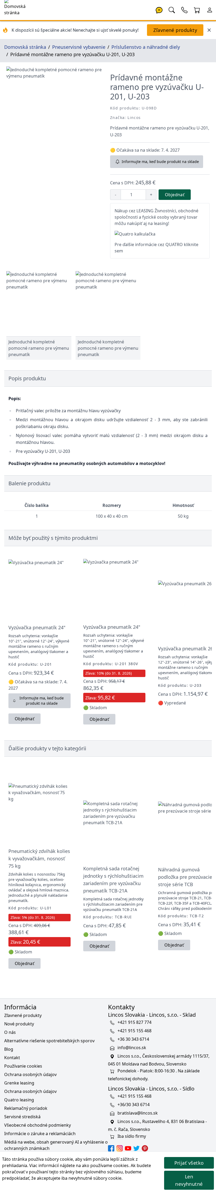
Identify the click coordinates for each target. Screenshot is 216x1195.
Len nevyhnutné (189, 1180)
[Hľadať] (171, 9)
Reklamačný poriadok (25, 1108)
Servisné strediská (22, 1117)
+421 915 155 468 (134, 1031)
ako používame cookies (105, 1165)
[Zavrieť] (209, 30)
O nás (10, 1032)
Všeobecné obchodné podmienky (37, 1125)
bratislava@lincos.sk (137, 1113)
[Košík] (197, 9)
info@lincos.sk (131, 1047)
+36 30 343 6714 (133, 1039)
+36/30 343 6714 (133, 1104)
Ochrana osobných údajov (30, 1074)
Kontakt (12, 1057)
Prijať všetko (189, 1163)
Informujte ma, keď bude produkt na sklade (160, 161)
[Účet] (209, 9)
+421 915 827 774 (134, 1022)
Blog (8, 1049)
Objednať (174, 195)
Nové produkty (19, 1024)
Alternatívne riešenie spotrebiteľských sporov (49, 1041)
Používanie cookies (23, 1066)
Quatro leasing (19, 1100)
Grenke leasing (19, 1083)
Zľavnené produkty (175, 30)
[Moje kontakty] (184, 9)
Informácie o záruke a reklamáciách (40, 1133)
